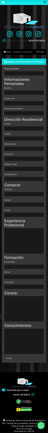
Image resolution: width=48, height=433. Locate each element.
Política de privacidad (24, 429)
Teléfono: (8, 189)
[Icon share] (10, 34)
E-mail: (7, 210)
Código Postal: (10, 164)
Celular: (7, 200)
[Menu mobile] (2, 2)
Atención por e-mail (17, 390)
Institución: (9, 282)
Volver (41, 52)
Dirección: (8, 154)
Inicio (8, 52)
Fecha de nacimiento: (13, 108)
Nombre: (8, 88)
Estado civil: (9, 98)
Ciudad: (7, 134)
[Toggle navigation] (44, 2)
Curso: (7, 272)
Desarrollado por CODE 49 (24, 431)
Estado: (7, 124)
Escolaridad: (9, 262)
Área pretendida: (11, 68)
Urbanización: (10, 144)
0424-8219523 (37, 40)
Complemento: (10, 174)
